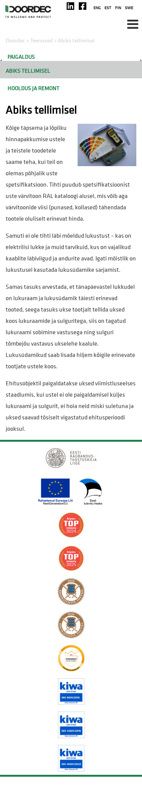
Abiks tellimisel (28, 71)
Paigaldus (21, 57)
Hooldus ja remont (33, 88)
